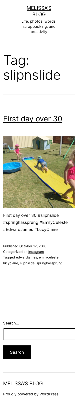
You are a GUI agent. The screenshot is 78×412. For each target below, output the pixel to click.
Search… (11, 323)
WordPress (49, 394)
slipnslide (27, 263)
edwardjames (26, 257)
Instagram (36, 252)
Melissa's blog (23, 383)
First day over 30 (32, 118)
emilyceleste (48, 257)
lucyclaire (10, 263)
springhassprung (49, 263)
